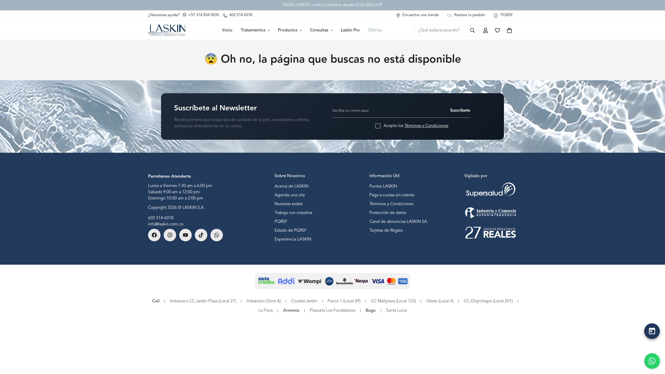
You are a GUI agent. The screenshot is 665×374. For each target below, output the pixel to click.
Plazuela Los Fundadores (332, 311)
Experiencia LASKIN (293, 239)
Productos (287, 30)
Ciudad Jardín (304, 301)
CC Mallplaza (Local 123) (393, 301)
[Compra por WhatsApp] (652, 361)
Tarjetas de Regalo (386, 231)
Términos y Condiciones (426, 126)
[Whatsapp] (216, 235)
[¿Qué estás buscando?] (472, 30)
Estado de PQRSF (291, 231)
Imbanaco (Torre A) (264, 301)
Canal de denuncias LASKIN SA (398, 222)
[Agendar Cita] (652, 331)
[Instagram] (170, 235)
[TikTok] (201, 235)
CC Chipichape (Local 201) (488, 301)
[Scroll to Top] (652, 345)
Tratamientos (253, 30)
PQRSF (281, 222)
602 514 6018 (161, 218)
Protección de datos (387, 213)
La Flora (265, 311)
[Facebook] (154, 235)
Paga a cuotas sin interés (391, 195)
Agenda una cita (290, 195)
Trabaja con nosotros (293, 213)
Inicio (227, 30)
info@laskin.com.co (165, 224)
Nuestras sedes (289, 204)
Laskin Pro (350, 30)
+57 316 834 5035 (203, 15)
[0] (509, 30)
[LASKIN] (167, 30)
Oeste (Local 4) (440, 301)
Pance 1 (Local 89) (344, 301)
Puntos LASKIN (383, 186)
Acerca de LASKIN (291, 186)
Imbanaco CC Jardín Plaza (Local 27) (203, 301)
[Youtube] (185, 235)
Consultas (319, 30)
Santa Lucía (396, 311)
